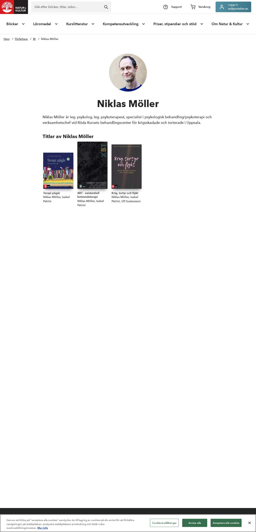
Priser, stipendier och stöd (174, 24)
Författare (21, 39)
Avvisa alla (194, 522)
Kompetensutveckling (120, 24)
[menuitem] (15, 24)
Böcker (12, 24)
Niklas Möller (49, 39)
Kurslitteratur (77, 24)
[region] (128, 523)
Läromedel (42, 24)
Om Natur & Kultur (227, 24)
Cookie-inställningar (164, 522)
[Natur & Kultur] (14, 7)
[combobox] (71, 6)
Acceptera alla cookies (226, 522)
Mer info (42, 527)
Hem (7, 39)
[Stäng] (249, 522)
